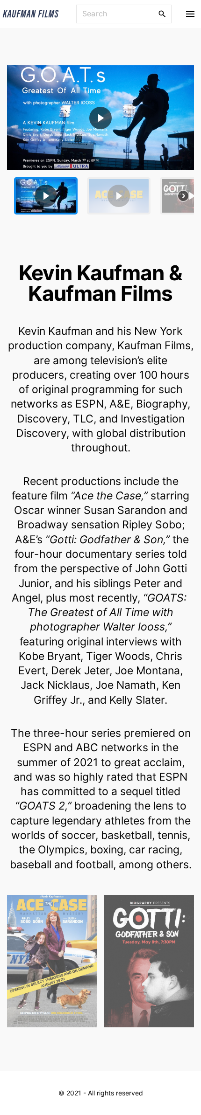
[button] (100, 117)
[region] (100, 143)
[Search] (162, 13)
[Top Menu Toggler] (190, 14)
